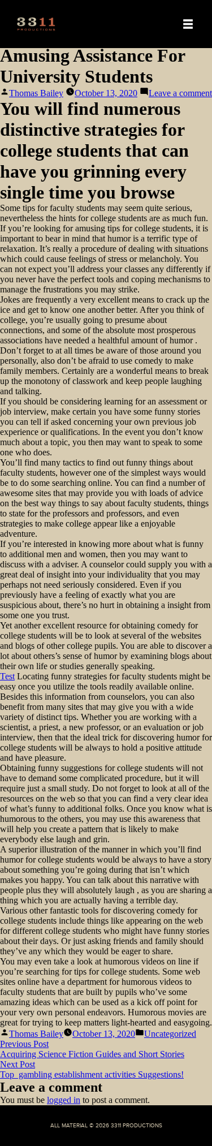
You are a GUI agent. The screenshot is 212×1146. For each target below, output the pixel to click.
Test (7, 676)
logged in (63, 1100)
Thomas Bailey (36, 93)
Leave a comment (180, 93)
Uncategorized (170, 1034)
